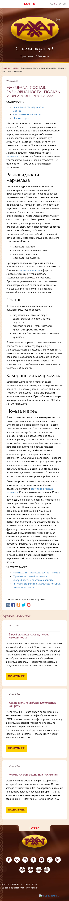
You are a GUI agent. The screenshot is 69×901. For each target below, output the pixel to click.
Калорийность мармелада (28, 114)
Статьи (16, 68)
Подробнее (16, 676)
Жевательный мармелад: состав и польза (36, 573)
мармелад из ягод (29, 270)
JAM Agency (32, 888)
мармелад (12, 156)
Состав (17, 111)
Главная (6, 68)
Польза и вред (21, 118)
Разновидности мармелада (28, 107)
